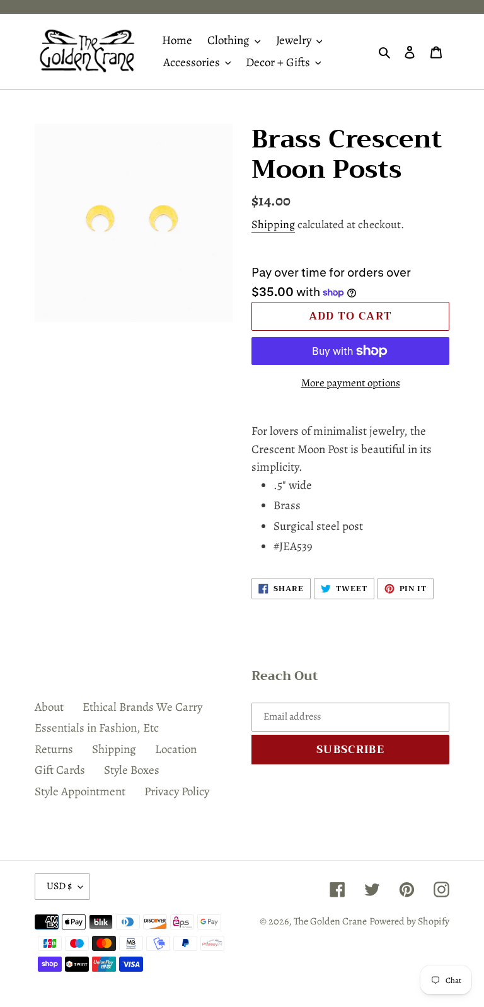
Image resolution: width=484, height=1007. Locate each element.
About (49, 707)
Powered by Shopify (409, 921)
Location (176, 749)
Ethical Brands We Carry (142, 707)
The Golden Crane (330, 921)
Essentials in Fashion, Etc (97, 728)
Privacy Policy (176, 791)
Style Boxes (131, 770)
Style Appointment (80, 791)
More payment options (350, 383)
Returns (54, 749)
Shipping (273, 224)
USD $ (59, 886)
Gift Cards (60, 770)
